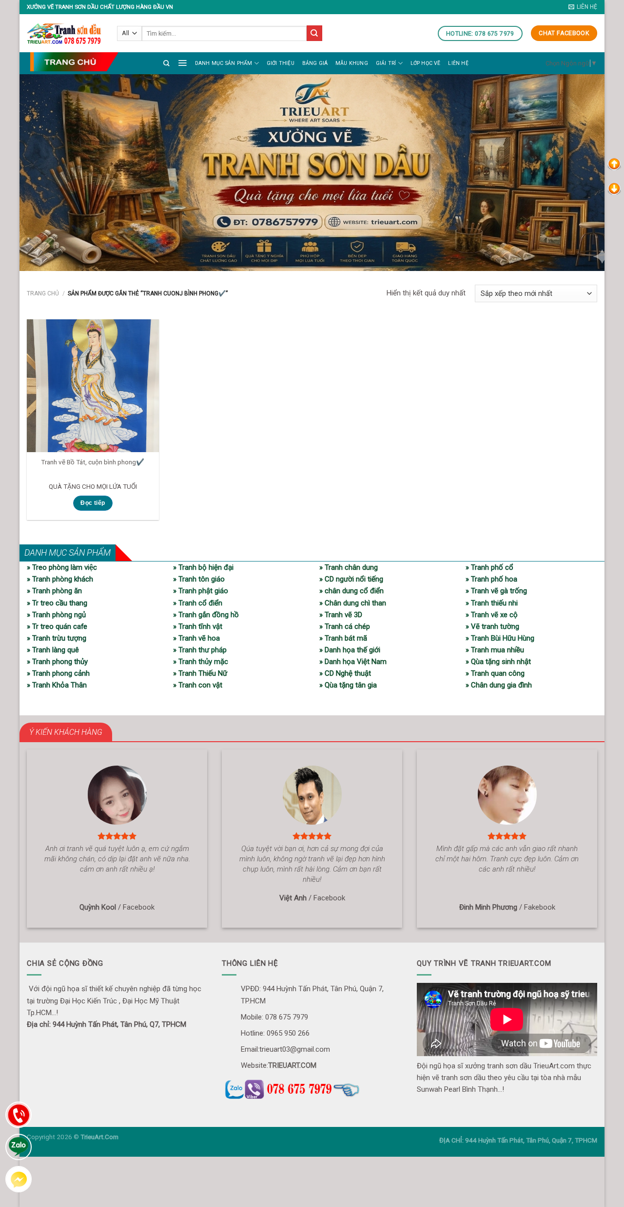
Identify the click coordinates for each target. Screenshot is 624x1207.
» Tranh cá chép (344, 626)
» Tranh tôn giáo (199, 579)
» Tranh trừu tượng (56, 638)
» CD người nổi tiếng (351, 579)
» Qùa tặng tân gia (348, 685)
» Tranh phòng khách (60, 579)
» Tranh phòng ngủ (56, 614)
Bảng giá (315, 63)
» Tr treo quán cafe (57, 626)
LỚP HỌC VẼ (425, 63)
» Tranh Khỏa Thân (57, 685)
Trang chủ (43, 293)
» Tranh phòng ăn (54, 590)
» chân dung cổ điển (351, 590)
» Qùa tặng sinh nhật (498, 661)
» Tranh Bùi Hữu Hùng (500, 638)
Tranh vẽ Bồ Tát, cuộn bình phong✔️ (92, 462)
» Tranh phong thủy (57, 661)
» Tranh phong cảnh (58, 673)
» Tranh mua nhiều (495, 649)
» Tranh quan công (495, 673)
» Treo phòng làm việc (62, 567)
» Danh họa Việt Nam (353, 661)
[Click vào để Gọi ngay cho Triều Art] (312, 1087)
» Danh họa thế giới (349, 649)
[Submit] (314, 33)
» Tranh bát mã (343, 638)
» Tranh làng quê (53, 649)
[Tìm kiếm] (166, 63)
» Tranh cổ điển (197, 603)
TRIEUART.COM (292, 1065)
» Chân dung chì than (352, 603)
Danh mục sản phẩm (224, 63)
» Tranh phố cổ (489, 567)
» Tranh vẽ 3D (340, 614)
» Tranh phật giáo (200, 590)
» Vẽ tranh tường (492, 626)
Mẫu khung (351, 63)
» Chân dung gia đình (499, 685)
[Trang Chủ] (74, 61)
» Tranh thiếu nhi (492, 603)
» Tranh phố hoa (491, 579)
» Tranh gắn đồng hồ (206, 614)
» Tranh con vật (197, 685)
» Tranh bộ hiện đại (203, 567)
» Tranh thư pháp (200, 649)
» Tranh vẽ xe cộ (492, 614)
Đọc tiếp (92, 502)
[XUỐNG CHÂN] (614, 188)
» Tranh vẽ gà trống (496, 590)
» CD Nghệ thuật (345, 673)
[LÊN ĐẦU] (614, 163)
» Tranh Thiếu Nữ (200, 673)
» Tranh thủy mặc (200, 661)
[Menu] (182, 62)
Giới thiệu (280, 63)
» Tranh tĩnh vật (197, 626)
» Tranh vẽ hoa (196, 638)
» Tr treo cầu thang (57, 603)
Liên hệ (458, 63)
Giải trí (386, 63)
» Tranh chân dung (348, 567)
